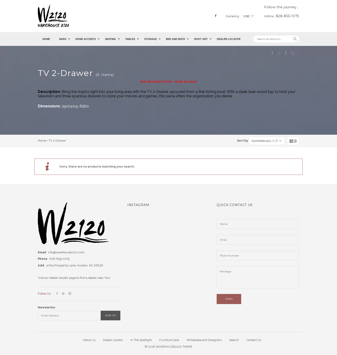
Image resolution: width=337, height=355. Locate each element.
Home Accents (85, 39)
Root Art (201, 39)
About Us (89, 340)
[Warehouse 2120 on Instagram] (70, 294)
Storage (150, 39)
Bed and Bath (175, 39)
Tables (130, 39)
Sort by (242, 140)
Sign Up (110, 315)
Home (46, 39)
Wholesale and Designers (204, 340)
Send (228, 298)
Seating (110, 39)
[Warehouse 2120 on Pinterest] (63, 294)
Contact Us (253, 340)
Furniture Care (169, 340)
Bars (62, 39)
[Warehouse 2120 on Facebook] (57, 294)
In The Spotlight (141, 340)
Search (234, 340)
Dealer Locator (228, 39)
